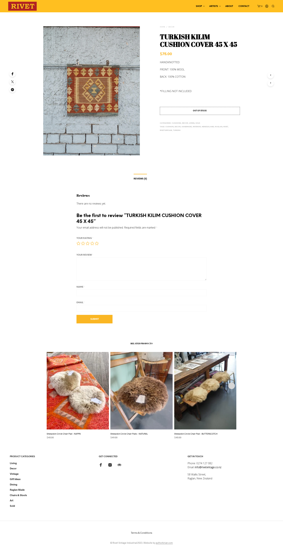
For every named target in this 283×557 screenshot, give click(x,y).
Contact (243, 6)
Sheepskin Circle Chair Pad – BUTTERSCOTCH (195, 433)
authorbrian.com (164, 543)
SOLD (198, 123)
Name (80, 287)
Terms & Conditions (141, 532)
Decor (13, 468)
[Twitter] (12, 81)
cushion (169, 127)
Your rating (84, 238)
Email (80, 303)
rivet (225, 127)
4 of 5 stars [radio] (92, 243)
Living (13, 463)
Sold (12, 505)
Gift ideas (15, 479)
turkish (176, 130)
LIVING (192, 123)
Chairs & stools (18, 495)
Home (162, 27)
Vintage (14, 473)
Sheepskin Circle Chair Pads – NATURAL (129, 433)
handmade (187, 127)
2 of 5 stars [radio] (83, 243)
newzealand (208, 127)
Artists (213, 6)
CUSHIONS (176, 123)
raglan (218, 127)
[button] (259, 6)
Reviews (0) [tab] (140, 179)
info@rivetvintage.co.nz (208, 467)
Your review (84, 255)
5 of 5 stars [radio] (97, 243)
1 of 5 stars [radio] (78, 243)
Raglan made (17, 489)
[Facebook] (12, 74)
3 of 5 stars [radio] (88, 243)
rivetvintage (166, 130)
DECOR (171, 27)
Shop (199, 6)
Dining (13, 484)
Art (11, 500)
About (229, 6)
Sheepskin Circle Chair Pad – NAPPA (64, 433)
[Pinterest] (12, 89)
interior (197, 127)
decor (178, 127)
